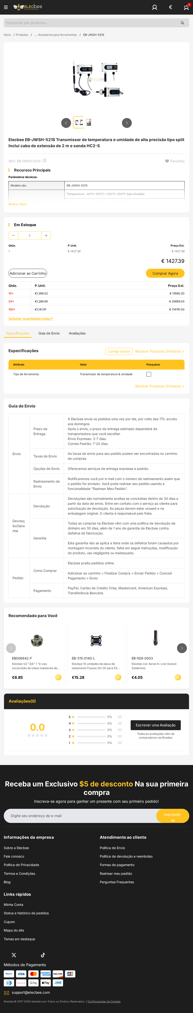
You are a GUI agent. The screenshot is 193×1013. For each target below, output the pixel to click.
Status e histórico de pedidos (26, 913)
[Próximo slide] (127, 123)
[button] (154, 7)
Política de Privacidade (21, 865)
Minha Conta (13, 905)
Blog (7, 882)
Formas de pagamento (117, 865)
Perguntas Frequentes (117, 882)
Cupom (9, 922)
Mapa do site (14, 930)
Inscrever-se (173, 817)
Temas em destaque (19, 939)
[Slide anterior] (66, 123)
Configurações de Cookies (104, 1001)
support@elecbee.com (31, 992)
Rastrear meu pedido (116, 873)
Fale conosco (14, 856)
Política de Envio (112, 848)
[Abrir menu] (6, 7)
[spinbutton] (30, 235)
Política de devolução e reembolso (126, 856)
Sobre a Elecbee (16, 848)
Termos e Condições (19, 873)
